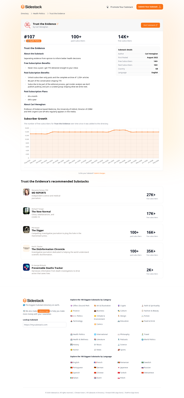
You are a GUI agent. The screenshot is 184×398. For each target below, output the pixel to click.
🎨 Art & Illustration (102, 305)
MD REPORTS (39, 192)
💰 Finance (74, 311)
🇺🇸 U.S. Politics (76, 316)
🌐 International (101, 334)
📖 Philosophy (123, 334)
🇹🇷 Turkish (122, 372)
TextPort (128, 393)
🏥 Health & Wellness (79, 339)
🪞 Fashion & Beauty (150, 311)
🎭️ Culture (122, 311)
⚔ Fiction (145, 316)
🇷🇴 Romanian (123, 362)
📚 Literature (99, 339)
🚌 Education (123, 321)
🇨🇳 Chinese (98, 372)
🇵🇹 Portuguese (76, 367)
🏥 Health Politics (33, 41)
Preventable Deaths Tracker (47, 267)
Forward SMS (110, 393)
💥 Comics (98, 324)
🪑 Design (122, 316)
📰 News (97, 350)
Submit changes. (99, 173)
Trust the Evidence (44, 24)
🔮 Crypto (122, 305)
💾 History (74, 344)
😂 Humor (74, 350)
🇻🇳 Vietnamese (147, 372)
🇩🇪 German (98, 367)
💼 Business (99, 311)
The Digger (38, 230)
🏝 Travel (145, 334)
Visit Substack (149, 25)
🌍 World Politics (148, 339)
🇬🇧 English (74, 362)
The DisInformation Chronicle (48, 249)
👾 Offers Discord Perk (79, 305)
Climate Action (80, 393)
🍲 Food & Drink (148, 321)
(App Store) (119, 393)
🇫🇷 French (98, 362)
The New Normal (41, 211)
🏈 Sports (122, 350)
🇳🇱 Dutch (98, 378)
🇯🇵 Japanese (123, 367)
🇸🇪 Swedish (146, 362)
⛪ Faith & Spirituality (150, 305)
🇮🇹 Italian (74, 378)
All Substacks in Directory (95, 393)
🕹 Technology (76, 321)
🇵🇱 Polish (121, 378)
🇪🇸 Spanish (75, 372)
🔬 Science (122, 344)
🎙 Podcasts (123, 339)
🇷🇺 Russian (146, 367)
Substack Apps (44, 311)
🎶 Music (98, 344)
